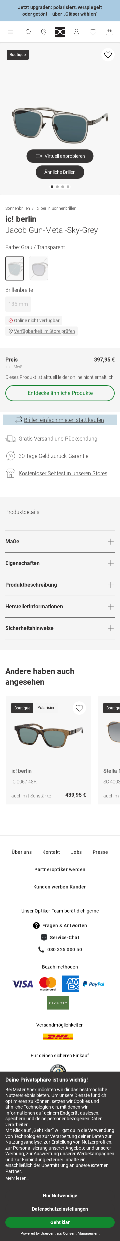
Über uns (22, 852)
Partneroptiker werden (60, 869)
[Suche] (28, 32)
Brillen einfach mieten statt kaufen (64, 420)
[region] (60, 751)
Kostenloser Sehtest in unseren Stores (63, 473)
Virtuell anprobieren (65, 156)
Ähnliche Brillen (60, 172)
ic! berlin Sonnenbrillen (56, 208)
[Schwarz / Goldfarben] (38, 268)
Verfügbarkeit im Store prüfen (44, 331)
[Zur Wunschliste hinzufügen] (108, 54)
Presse (100, 852)
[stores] (43, 32)
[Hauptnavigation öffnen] (10, 32)
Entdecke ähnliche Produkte (60, 393)
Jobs (76, 852)
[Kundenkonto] (76, 32)
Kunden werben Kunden (60, 886)
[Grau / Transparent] (14, 268)
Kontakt (51, 852)
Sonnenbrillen (17, 208)
